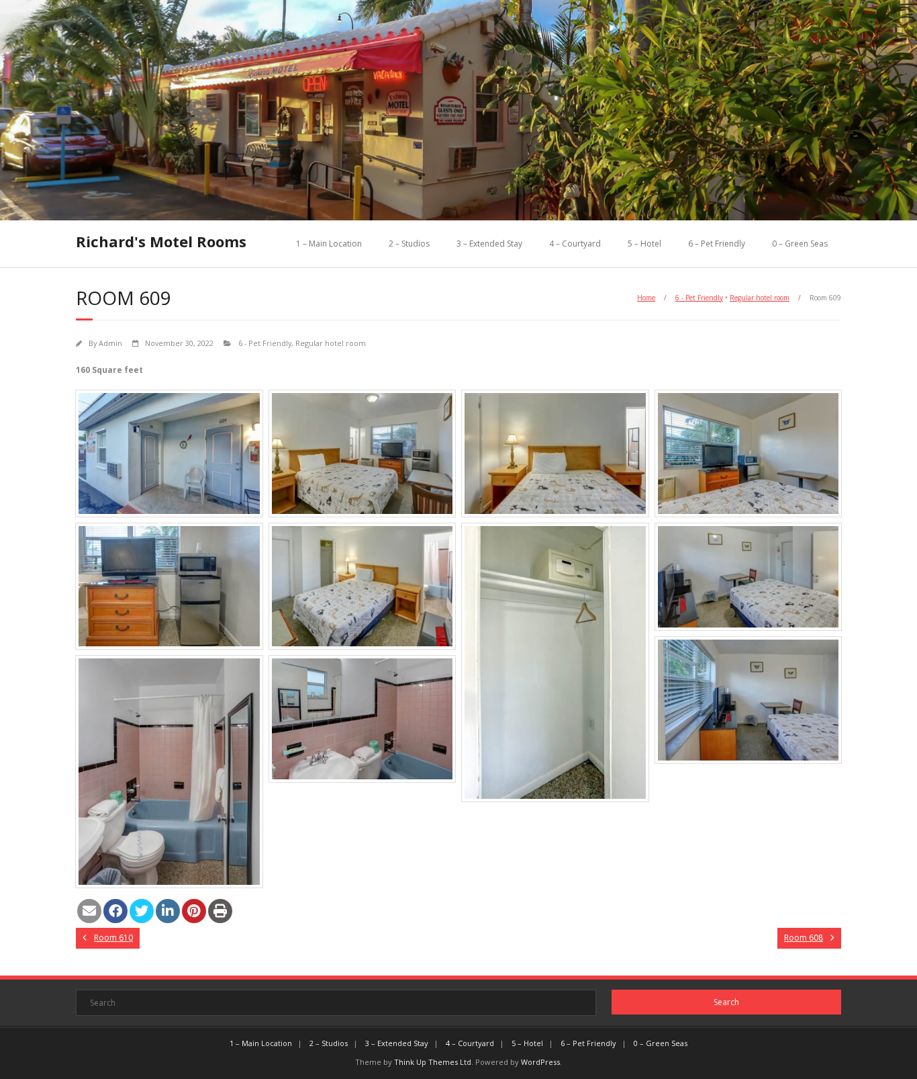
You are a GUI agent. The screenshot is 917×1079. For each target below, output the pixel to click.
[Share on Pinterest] (194, 911)
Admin (110, 343)
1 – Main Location (329, 243)
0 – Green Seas (800, 243)
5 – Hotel (644, 243)
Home (646, 297)
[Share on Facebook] (115, 911)
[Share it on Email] (89, 911)
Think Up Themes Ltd (432, 1062)
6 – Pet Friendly (716, 243)
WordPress (540, 1062)
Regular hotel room (759, 297)
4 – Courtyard (575, 243)
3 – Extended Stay (489, 243)
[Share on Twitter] (142, 911)
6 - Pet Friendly (699, 297)
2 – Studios (409, 243)
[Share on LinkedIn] (168, 911)
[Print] (220, 911)
